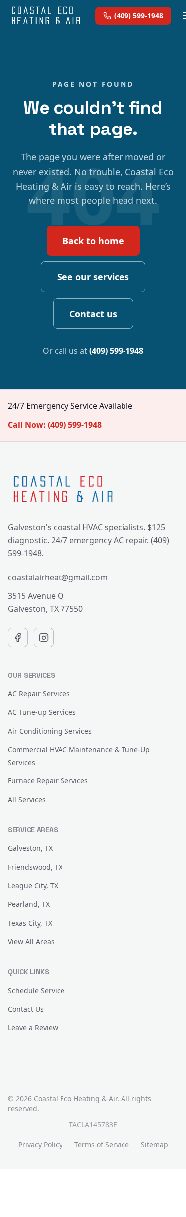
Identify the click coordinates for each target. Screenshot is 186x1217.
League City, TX (33, 885)
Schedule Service (36, 990)
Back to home (93, 241)
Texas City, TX (30, 923)
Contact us (93, 314)
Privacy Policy (40, 1144)
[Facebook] (18, 637)
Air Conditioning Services (50, 731)
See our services (93, 277)
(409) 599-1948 (138, 15)
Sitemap (154, 1144)
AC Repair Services (39, 693)
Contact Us (26, 1009)
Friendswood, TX (35, 867)
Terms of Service (101, 1144)
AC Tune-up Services (42, 712)
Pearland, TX (29, 904)
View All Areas (31, 941)
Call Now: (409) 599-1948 (55, 424)
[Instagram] (44, 637)
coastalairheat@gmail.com (58, 577)
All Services (27, 799)
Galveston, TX (30, 848)
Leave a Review (33, 1027)
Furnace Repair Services (48, 780)
